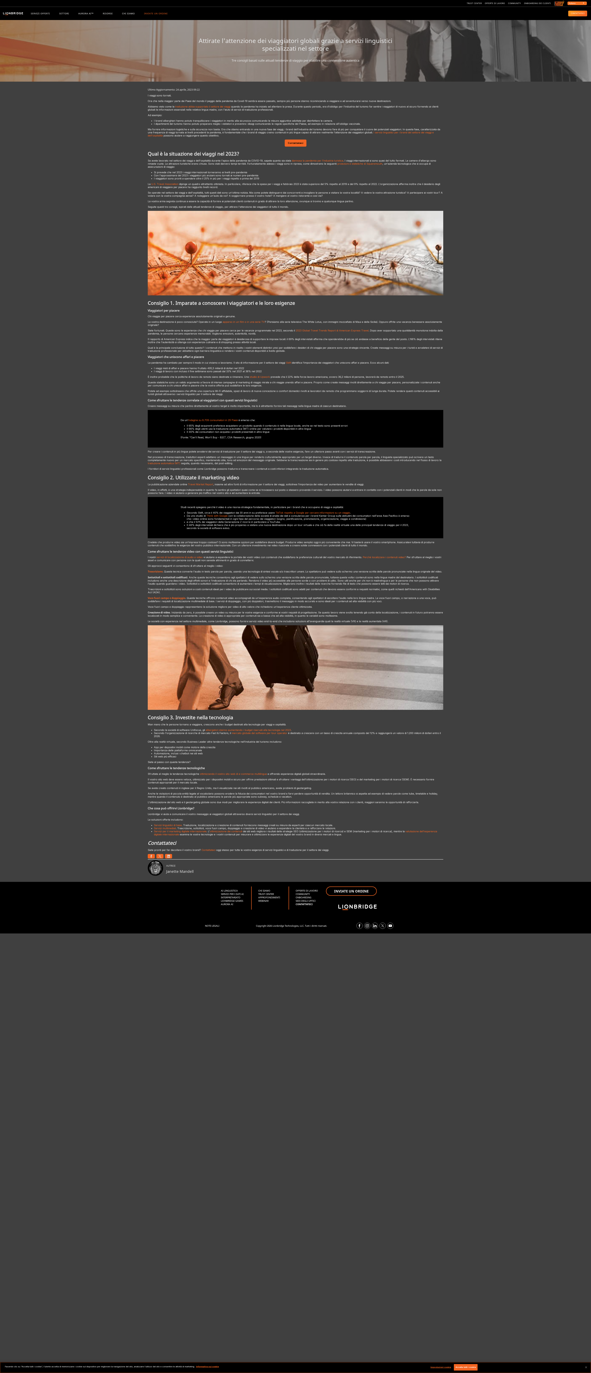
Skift (288, 362)
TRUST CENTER (266, 894)
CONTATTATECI (578, 13)
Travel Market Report (200, 484)
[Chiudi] (586, 1367)
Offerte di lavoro (495, 3)
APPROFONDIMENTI (269, 897)
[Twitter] (383, 926)
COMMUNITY (514, 3)
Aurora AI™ (86, 13)
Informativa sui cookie (207, 1366)
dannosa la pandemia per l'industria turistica (317, 160)
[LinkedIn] (375, 926)
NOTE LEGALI (212, 925)
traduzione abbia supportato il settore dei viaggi (202, 106)
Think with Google (217, 515)
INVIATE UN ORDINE (156, 13)
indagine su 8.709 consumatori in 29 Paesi (213, 420)
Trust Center (474, 3)
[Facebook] (359, 926)
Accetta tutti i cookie (466, 1367)
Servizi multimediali (165, 828)
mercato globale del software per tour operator (259, 733)
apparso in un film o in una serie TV (244, 321)
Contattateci (295, 143)
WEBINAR (263, 900)
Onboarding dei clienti (537, 3)
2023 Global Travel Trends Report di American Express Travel (332, 330)
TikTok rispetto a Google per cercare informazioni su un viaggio (312, 512)
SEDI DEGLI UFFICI (306, 900)
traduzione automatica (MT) (164, 463)
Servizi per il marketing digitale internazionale (180, 831)
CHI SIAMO (128, 13)
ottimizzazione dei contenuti (226, 831)
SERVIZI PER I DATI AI (232, 894)
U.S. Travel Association (164, 184)
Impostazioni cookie (440, 1367)
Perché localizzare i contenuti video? (384, 557)
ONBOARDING (303, 897)
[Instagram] (367, 926)
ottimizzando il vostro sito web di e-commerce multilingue (233, 773)
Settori (64, 13)
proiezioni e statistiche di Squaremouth (359, 163)
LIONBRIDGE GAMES (232, 900)
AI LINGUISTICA (229, 890)
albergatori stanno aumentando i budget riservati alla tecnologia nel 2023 (248, 730)
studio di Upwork (260, 376)
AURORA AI (227, 904)
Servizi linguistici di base (168, 825)
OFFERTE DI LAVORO (307, 890)
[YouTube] (390, 926)
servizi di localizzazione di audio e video (180, 557)
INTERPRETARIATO (230, 897)
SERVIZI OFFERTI (40, 13)
